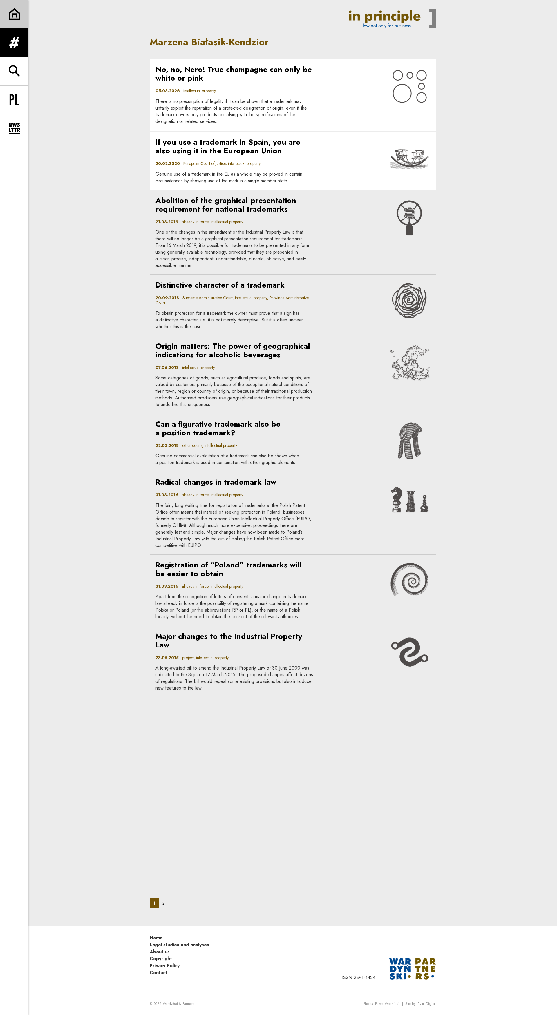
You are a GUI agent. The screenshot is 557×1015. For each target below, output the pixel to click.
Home (156, 937)
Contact (158, 972)
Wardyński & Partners (178, 1003)
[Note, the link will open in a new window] (412, 968)
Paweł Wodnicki (387, 1003)
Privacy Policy (165, 965)
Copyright (161, 958)
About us (160, 951)
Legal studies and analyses (179, 944)
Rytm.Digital (427, 1003)
